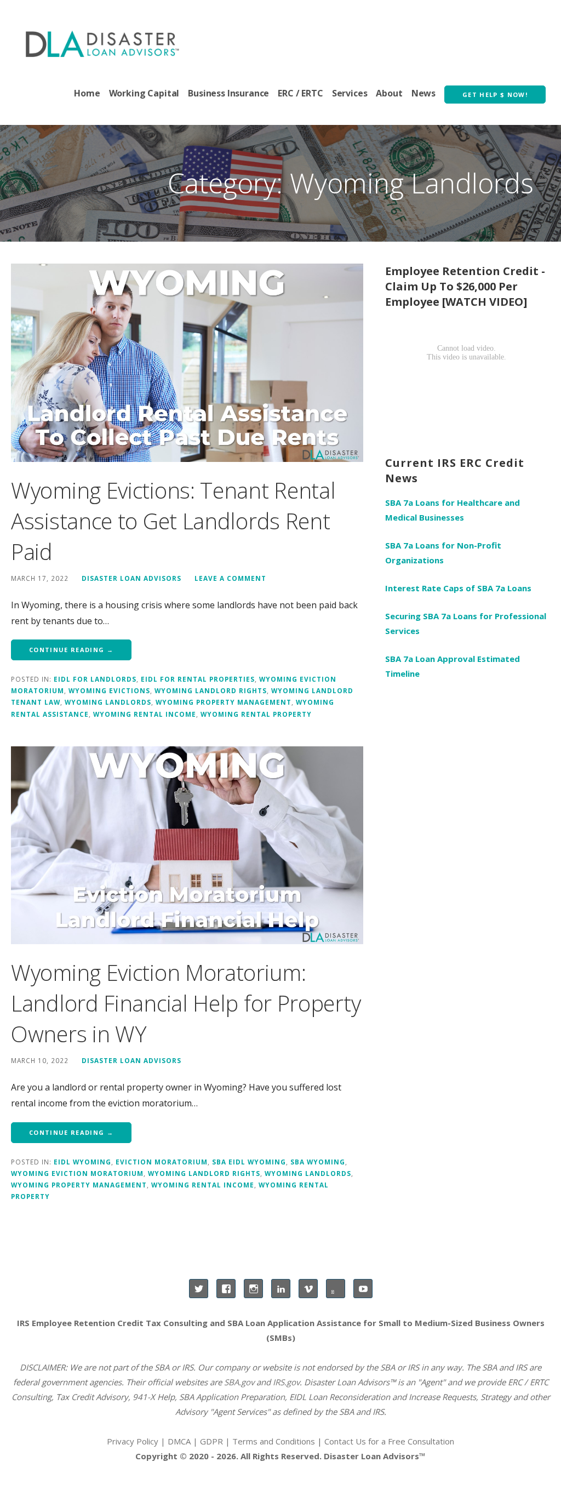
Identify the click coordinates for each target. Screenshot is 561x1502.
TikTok (335, 1288)
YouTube (363, 1288)
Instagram (253, 1288)
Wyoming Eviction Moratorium (77, 1173)
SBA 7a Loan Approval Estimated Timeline (452, 666)
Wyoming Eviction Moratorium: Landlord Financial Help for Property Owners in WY (185, 1003)
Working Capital (144, 93)
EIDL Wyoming (82, 1161)
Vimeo (308, 1288)
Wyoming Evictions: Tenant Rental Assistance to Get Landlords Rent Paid (173, 521)
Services (350, 93)
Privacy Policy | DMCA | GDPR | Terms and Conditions (211, 1441)
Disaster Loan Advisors (131, 578)
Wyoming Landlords (108, 702)
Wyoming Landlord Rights (210, 690)
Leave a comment (230, 578)
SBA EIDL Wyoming (249, 1161)
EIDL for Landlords (95, 679)
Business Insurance (228, 93)
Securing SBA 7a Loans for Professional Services (465, 623)
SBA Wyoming (317, 1161)
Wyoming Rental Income (144, 714)
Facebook (226, 1288)
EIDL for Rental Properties (198, 679)
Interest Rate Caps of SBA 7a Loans (458, 587)
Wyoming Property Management (223, 702)
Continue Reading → (71, 650)
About (389, 93)
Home (87, 93)
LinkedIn (280, 1288)
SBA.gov (239, 1382)
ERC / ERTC (300, 93)
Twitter (198, 1288)
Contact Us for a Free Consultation (389, 1441)
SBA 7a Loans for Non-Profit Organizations (443, 553)
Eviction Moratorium (162, 1161)
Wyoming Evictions (109, 690)
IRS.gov (286, 1382)
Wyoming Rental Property (256, 714)
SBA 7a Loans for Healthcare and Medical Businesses (452, 510)
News (423, 93)
